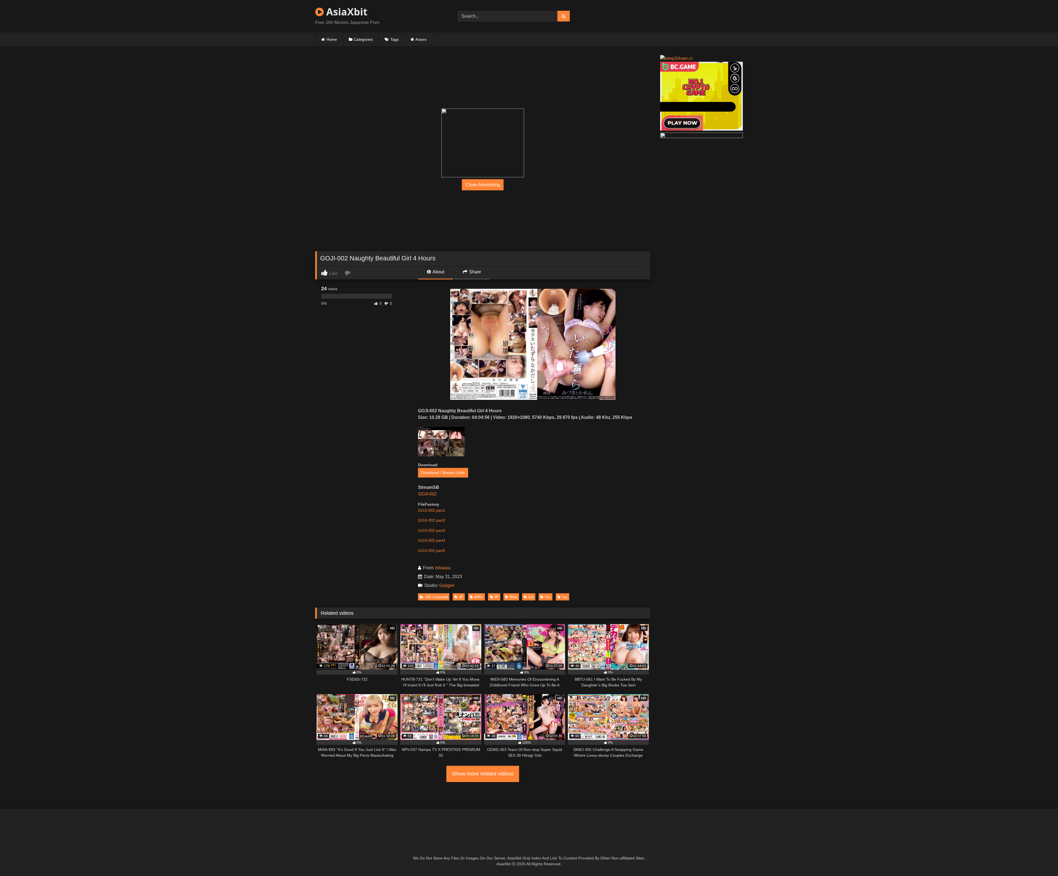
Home (331, 39)
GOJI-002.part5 (431, 550)
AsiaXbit (346, 11)
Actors (421, 39)
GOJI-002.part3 (431, 530)
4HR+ (478, 597)
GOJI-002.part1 (431, 510)
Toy (565, 597)
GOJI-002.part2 (431, 520)
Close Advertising (483, 184)
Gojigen (447, 585)
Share (474, 271)
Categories (363, 39)
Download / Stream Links (443, 472)
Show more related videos (483, 774)
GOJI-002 (427, 494)
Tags (394, 39)
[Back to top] (1041, 859)
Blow (513, 597)
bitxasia (442, 567)
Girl (531, 597)
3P (461, 597)
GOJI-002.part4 (431, 540)
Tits (548, 597)
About (438, 271)
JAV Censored (436, 597)
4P (496, 597)
